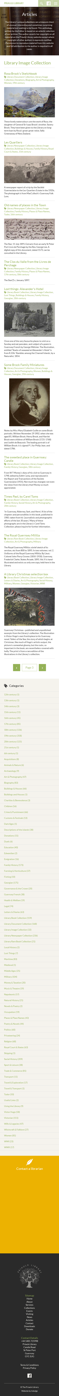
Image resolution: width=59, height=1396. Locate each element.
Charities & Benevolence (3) (17, 800)
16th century (16, 214)
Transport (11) (11, 1076)
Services (29, 1305)
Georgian (8, 298)
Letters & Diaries (12, 580)
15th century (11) (12, 712)
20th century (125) (13, 741)
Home (29, 1298)
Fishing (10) (9, 877)
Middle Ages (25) (12, 971)
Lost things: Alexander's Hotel (23, 289)
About (29, 1302)
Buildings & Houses (24, 148)
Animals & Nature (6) (14, 765)
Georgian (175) (11, 882)
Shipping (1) (9, 1053)
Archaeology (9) (11, 771)
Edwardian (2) (10, 853)
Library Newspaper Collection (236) (21, 935)
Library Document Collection (20, 77)
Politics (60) (9, 1029)
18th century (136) (13, 730)
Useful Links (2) (11, 1100)
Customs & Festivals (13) (15, 818)
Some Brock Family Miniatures (24, 364)
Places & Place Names (39, 211)
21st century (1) (11, 747)
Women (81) (10, 1135)
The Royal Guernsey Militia (22, 535)
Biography (30, 80)
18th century (23, 274)
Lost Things (9, 295)
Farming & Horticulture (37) (17, 871)
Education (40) (11, 847)
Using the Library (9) (13, 1106)
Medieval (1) (10, 965)
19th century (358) (13, 735)
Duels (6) (8, 841)
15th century (25, 151)
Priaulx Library (14, 3)
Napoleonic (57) (11, 994)
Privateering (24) (12, 1035)
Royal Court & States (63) (16, 1047)
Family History (40, 148)
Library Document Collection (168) (20, 924)
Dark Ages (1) (10, 824)
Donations (20, 80)
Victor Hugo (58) (12, 1112)
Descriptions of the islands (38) (18, 830)
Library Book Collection (18, 292)
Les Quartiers (13, 142)
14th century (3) (11, 706)
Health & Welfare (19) (14, 900)
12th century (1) (11, 694)
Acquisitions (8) (11, 759)
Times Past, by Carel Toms (21, 496)
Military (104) (10, 977)
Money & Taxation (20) (15, 982)
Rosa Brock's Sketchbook (20, 73)
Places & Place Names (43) (16, 1018)
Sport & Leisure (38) (13, 1065)
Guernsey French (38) (14, 894)
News (29, 1317)
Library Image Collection (41, 292)
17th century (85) (12, 724)
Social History (25, 503)
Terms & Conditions (29, 1365)
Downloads (29, 1326)
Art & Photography (45, 80)
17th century (10, 274)
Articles (29, 1320)
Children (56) (10, 806)
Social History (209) (13, 1059)
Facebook (48, 3)
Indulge (34, 1391)
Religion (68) (10, 1041)
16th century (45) (12, 718)
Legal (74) (8, 906)
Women (8, 83)
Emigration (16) (11, 859)
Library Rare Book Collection (20, 538)
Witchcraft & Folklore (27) (16, 1129)
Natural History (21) (13, 1000)
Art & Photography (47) (15, 777)
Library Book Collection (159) (18, 918)
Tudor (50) (9, 1094)
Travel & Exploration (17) (16, 1082)
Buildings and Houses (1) (15, 794)
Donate (29, 1329)
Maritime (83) (10, 959)
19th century (18, 83)
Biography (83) (11, 782)
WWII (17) (9, 1147)
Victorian (34, 583)
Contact (29, 1323)
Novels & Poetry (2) (13, 1006)
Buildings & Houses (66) (15, 788)
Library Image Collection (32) (17, 929)
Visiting (29, 1314)
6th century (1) (11, 753)
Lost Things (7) (11, 953)
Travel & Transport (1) (14, 1088)
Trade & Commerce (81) (15, 1071)
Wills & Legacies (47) (13, 1124)
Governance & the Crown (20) (18, 888)
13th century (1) (11, 700)
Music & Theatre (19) (14, 988)
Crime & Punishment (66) (16, 812)
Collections (29, 1308)
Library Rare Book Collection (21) (19, 941)
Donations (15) (11, 835)
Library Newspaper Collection (21, 145)
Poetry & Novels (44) (14, 1024)
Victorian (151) (11, 1118)
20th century (10, 506)
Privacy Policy (29, 1368)
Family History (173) (13, 865)
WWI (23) (8, 1141)
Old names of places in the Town (25, 205)
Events (29, 1311)
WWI (42, 583)
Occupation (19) (11, 1012)
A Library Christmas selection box (26, 574)
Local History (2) (12, 947)
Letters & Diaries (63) (14, 912)
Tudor (7, 214)
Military (37, 541)
